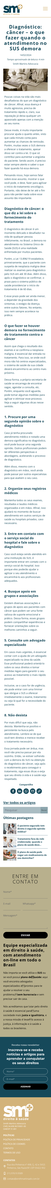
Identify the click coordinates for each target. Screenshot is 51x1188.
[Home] (13, 9)
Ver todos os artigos (19, 802)
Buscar (44, 810)
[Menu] (45, 9)
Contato (8, 1148)
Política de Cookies (14, 1143)
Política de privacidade (16, 1139)
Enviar (25, 935)
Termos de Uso (11, 1152)
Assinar (26, 1086)
